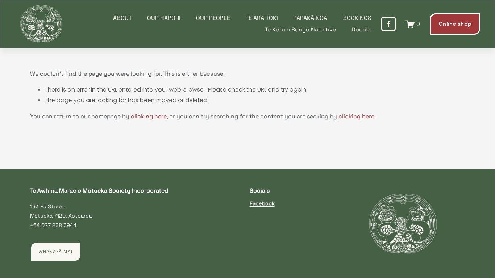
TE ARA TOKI (261, 18)
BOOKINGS (357, 18)
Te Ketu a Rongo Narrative (300, 29)
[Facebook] (388, 24)
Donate (361, 29)
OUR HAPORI (163, 18)
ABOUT (122, 18)
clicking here (149, 116)
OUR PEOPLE (213, 18)
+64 (35, 225)
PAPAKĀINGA (310, 18)
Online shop (454, 24)
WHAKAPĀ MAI (55, 251)
